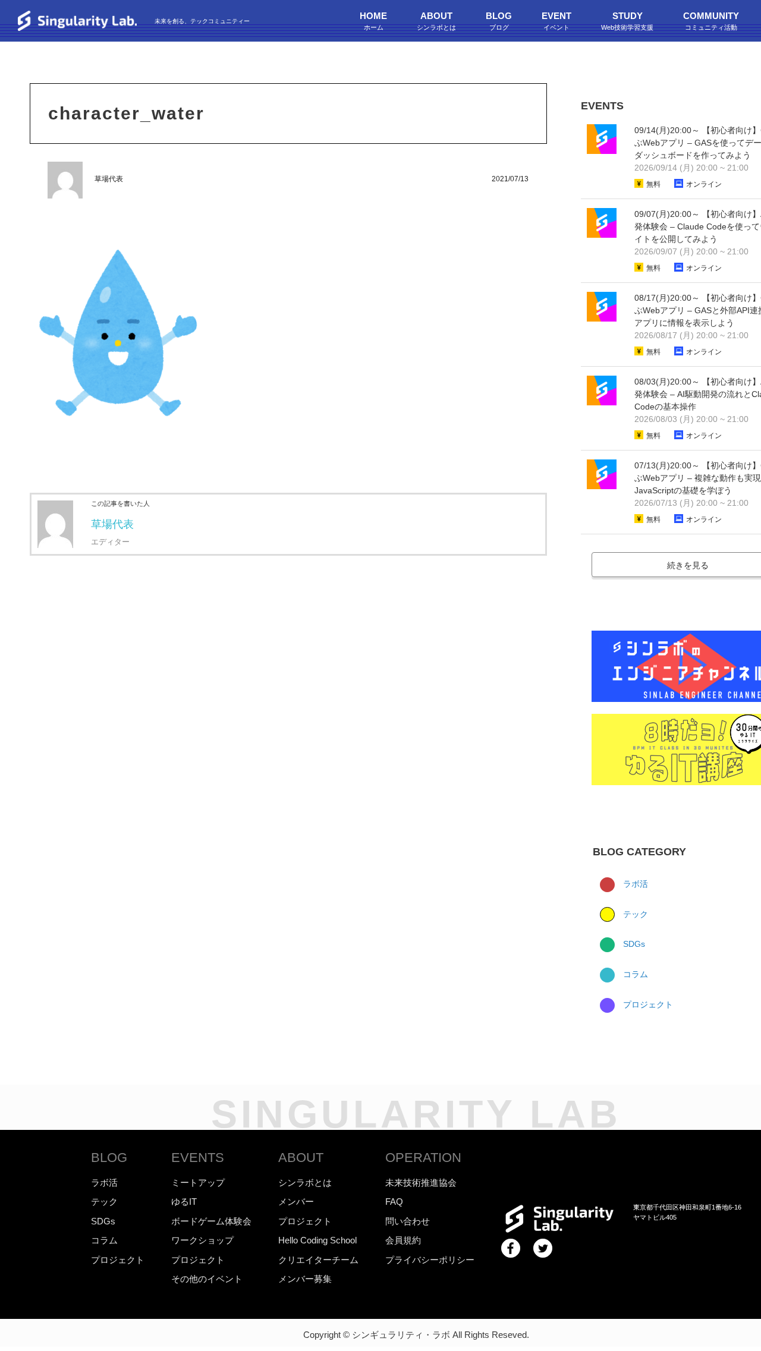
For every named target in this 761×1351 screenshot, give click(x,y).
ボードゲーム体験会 (211, 1221)
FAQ (394, 1201)
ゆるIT (184, 1201)
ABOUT (300, 1157)
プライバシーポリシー (429, 1260)
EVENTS (197, 1157)
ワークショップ (202, 1240)
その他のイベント (207, 1279)
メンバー (296, 1201)
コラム (634, 974)
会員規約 (403, 1240)
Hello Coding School (317, 1240)
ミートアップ (198, 1182)
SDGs (633, 944)
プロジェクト (647, 1004)
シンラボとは (305, 1182)
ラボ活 (634, 884)
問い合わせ (407, 1221)
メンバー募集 (305, 1279)
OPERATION (423, 1157)
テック (634, 914)
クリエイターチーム (318, 1260)
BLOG (109, 1157)
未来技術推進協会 (421, 1182)
